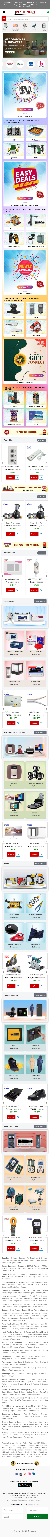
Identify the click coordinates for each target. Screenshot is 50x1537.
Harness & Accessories (17, 1390)
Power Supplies (38, 1306)
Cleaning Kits (17, 1350)
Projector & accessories (19, 1316)
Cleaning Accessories (18, 1353)
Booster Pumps (7, 1276)
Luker (18, 1447)
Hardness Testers (8, 1408)
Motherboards (13, 1318)
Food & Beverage (17, 1422)
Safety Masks (27, 1394)
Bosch (30, 1447)
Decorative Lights (33, 1290)
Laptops (27, 1304)
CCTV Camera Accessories (27, 1400)
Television (42, 1301)
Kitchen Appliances (40, 1298)
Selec (45, 1443)
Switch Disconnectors (39, 1282)
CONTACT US (34, 1495)
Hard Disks (35, 1316)
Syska (11, 1447)
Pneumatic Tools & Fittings (23, 1356)
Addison (5, 1452)
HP (9, 1454)
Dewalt (37, 1447)
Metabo (12, 1450)
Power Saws (32, 1328)
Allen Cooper (6, 1457)
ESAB (40, 1452)
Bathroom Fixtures (8, 1376)
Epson (23, 1454)
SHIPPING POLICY (12, 1500)
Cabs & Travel (35, 1426)
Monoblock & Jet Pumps (24, 1276)
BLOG (5, 1493)
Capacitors (6, 1287)
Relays (23, 1287)
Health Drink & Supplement (12, 1437)
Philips (25, 1443)
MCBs (29, 1266)
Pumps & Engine (33, 1347)
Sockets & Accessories (38, 1336)
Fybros (4, 1447)
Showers (21, 1373)
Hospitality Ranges (21, 1260)
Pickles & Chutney (21, 1435)
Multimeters (20, 1406)
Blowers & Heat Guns (21, 1324)
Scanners (26, 1313)
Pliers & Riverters (33, 1334)
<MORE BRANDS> (35, 1457)
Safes (12, 1400)
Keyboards (18, 1306)
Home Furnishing (8, 1418)
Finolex (39, 1445)
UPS (3, 1306)
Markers (44, 1414)
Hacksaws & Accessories (11, 1339)
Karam (4, 1454)
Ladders (14, 1384)
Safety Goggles (14, 1394)
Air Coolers (23, 1296)
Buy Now (10, 477)
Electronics (32, 1422)
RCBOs (44, 1266)
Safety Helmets (19, 1392)
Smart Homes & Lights (38, 1260)
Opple (24, 1447)
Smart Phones (15, 1310)
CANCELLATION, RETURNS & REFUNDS (30, 1500)
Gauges (12, 1410)
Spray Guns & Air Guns (10, 1358)
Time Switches (7, 1260)
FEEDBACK (32, 1493)
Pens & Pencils (31, 1414)
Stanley (4, 1450)
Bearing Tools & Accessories (13, 1370)
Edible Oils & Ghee (32, 1432)
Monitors (44, 1313)
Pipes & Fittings (40, 1373)
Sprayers (28, 1342)
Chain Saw (6, 1347)
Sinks (29, 1373)
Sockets (22, 1258)
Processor (24, 1318)
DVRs (27, 1398)
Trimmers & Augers (18, 1347)
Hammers (11, 1336)
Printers (35, 1313)
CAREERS (25, 1493)
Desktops (35, 1304)
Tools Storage (22, 1336)
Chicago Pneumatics (24, 1450)
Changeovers (24, 1282)
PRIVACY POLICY (17, 1498)
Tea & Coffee (28, 1437)
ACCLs (44, 1284)
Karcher (13, 1452)
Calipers (21, 1408)
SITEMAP (10, 1493)
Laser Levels (22, 1410)
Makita (44, 1447)
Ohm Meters (42, 1406)
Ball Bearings (16, 1368)
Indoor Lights (41, 1292)
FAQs (28, 1495)
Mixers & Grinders (30, 1301)
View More (41, 440)
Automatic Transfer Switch (28, 1284)
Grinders (21, 1326)
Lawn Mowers (17, 1344)
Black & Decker (24, 1452)
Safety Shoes (7, 1392)
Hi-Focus (37, 1454)
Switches (14, 1258)
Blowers (37, 1342)
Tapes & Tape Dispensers (37, 1381)
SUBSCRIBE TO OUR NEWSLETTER (25, 1504)
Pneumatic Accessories (29, 1358)
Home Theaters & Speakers (12, 1301)
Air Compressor (41, 1356)
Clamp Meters (31, 1406)
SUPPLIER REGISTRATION (17, 1495)
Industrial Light (16, 1292)
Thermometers (33, 1410)
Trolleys (5, 1384)
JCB (14, 1457)
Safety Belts (31, 1390)
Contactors (15, 1287)
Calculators (16, 1416)
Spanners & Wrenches (24, 1332)
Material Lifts (25, 1384)
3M (46, 1452)
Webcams (27, 1306)
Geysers (27, 1298)
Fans (32, 1296)
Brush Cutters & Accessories (36, 1344)
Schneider (14, 1445)
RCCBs (36, 1266)
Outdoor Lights (28, 1292)
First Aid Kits (42, 1390)
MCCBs (4, 1268)
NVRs (33, 1398)
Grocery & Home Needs (29, 1424)
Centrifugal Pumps (24, 1274)
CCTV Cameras (17, 1398)
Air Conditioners (16, 1298)
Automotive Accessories (18, 1364)
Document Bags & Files (31, 1416)
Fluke (19, 1457)
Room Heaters (41, 1296)
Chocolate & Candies (39, 1435)
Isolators (13, 1268)
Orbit (45, 1445)
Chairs (44, 1416)
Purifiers (5, 1298)
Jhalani (37, 1450)
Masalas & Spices (16, 1432)
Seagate (16, 1454)
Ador (34, 1452)
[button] (17, 477)
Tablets (25, 1310)
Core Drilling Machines (18, 1328)
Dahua (44, 1454)
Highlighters (6, 1416)
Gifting (15, 1424)
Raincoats (36, 1394)
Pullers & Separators (17, 1334)
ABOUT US (18, 1493)
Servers (4, 1316)
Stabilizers (17, 1262)
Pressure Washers (32, 1350)
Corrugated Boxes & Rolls (37, 1379)
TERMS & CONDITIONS (29, 1498)
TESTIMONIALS (41, 1493)
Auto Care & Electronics (23, 1362)
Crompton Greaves (27, 1445)
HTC (24, 1457)
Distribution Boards (25, 1268)
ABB (30, 1443)
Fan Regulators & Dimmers (37, 1258)
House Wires (7, 1262)
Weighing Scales (32, 1408)
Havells (18, 1443)
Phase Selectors (8, 1284)
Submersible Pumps (39, 1274)
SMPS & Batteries (19, 1320)
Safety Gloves (32, 1392)
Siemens (5, 1445)
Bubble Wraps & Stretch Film (13, 1381)
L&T (35, 1443)
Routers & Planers (32, 1326)
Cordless (34, 1324)
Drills (14, 1326)
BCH (40, 1443)
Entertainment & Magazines (18, 1426)
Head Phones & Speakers (38, 1310)
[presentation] (4, 43)
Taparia (44, 1450)
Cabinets (43, 1304)
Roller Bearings (29, 1368)
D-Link (29, 1454)
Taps (13, 1373)
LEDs (23, 1290)
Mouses (9, 1306)
